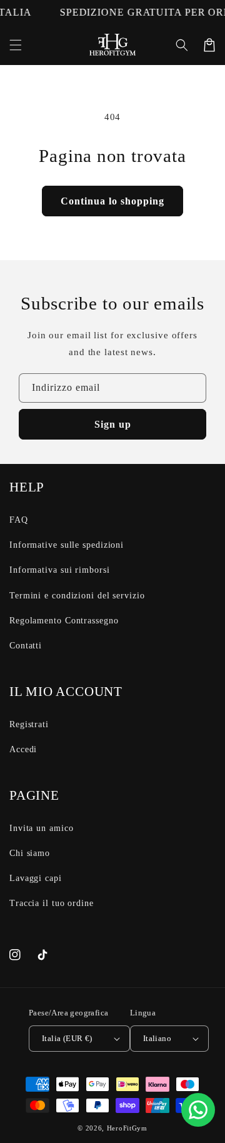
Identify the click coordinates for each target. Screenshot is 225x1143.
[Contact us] (198, 1110)
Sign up (112, 424)
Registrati (29, 724)
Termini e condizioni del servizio (77, 595)
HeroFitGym (127, 1128)
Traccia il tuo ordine (51, 903)
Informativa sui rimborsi (59, 570)
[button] (15, 45)
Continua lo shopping (112, 201)
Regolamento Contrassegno (64, 620)
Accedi (23, 749)
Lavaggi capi (35, 878)
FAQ (18, 520)
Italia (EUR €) (67, 1038)
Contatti (25, 645)
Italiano (157, 1038)
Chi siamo (29, 853)
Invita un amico (41, 828)
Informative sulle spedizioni (66, 545)
